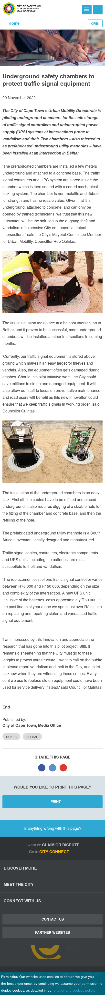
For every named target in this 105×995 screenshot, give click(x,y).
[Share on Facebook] (41, 767)
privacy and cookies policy (74, 990)
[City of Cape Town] (21, 8)
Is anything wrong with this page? (52, 828)
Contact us (53, 919)
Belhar (32, 737)
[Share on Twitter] (52, 767)
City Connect (54, 851)
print (56, 801)
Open (95, 23)
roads (11, 737)
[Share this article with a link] (63, 767)
